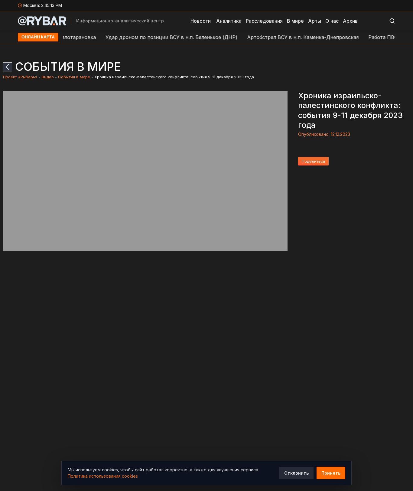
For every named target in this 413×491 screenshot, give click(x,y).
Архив (350, 21)
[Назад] (7, 66)
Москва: (42, 5)
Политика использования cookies (103, 476)
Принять (330, 473)
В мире (295, 21)
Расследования (264, 21)
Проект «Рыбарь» (20, 76)
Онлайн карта (38, 37)
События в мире (74, 76)
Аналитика (229, 21)
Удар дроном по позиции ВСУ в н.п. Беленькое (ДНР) (163, 37)
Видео (48, 76)
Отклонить (296, 473)
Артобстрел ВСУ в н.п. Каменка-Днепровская (295, 37)
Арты (314, 21)
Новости (200, 21)
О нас (332, 21)
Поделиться (313, 161)
